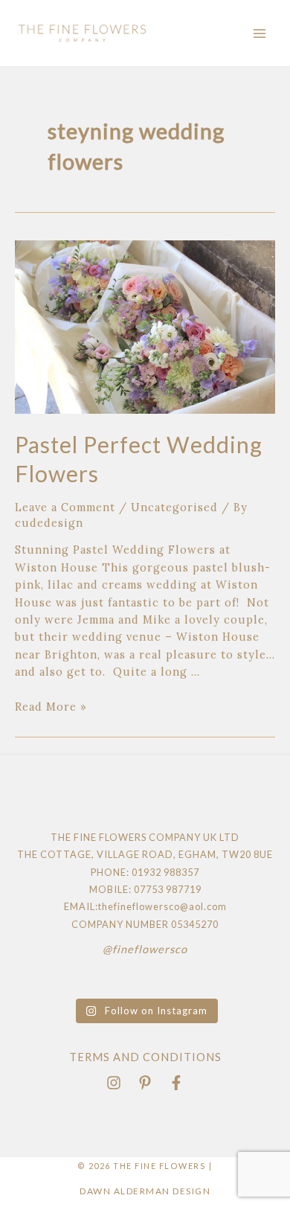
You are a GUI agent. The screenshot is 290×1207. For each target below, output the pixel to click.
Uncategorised (174, 507)
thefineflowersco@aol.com (162, 906)
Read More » (51, 706)
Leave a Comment (65, 507)
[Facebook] (176, 1082)
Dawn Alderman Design (145, 1191)
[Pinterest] (145, 1082)
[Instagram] (113, 1082)
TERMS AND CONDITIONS (145, 1057)
